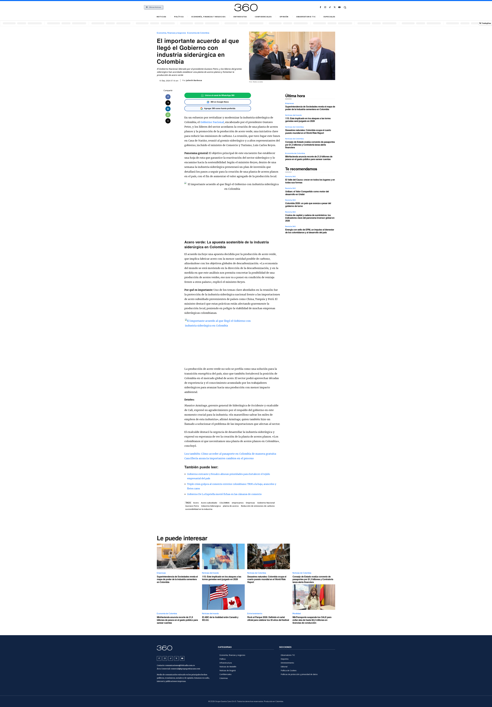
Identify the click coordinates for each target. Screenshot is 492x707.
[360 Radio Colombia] (246, 7)
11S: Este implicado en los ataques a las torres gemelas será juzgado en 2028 (308, 120)
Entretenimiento (254, 613)
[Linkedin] (168, 108)
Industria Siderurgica (211, 506)
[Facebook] (320, 7)
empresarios (238, 502)
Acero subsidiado (209, 502)
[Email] (168, 120)
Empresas (250, 502)
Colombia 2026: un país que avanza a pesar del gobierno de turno (308, 205)
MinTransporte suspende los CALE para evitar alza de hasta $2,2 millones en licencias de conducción (312, 619)
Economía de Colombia (198, 33)
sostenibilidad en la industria (198, 509)
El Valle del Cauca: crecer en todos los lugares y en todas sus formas (310, 181)
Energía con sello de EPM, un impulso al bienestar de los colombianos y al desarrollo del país (309, 231)
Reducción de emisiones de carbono (258, 506)
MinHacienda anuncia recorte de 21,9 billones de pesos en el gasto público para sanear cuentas (308, 158)
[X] (334, 7)
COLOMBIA (224, 502)
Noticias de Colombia (294, 127)
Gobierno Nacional (212, 122)
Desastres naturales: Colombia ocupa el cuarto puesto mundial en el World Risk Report (308, 131)
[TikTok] (330, 7)
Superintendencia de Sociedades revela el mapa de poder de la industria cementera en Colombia (310, 108)
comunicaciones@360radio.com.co (180, 665)
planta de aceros (231, 506)
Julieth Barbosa (194, 80)
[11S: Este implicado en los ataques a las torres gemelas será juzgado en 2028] (223, 556)
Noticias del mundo (293, 115)
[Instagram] (325, 7)
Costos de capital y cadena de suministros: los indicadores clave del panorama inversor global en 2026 (309, 217)
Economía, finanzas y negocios (171, 33)
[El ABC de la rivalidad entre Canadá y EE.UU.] (223, 597)
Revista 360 (290, 176)
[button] (345, 7)
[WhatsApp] (168, 114)
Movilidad (297, 613)
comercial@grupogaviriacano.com (185, 669)
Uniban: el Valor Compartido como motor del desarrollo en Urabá (307, 193)
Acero (196, 502)
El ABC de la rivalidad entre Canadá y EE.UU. (220, 618)
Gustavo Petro (192, 506)
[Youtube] (339, 7)
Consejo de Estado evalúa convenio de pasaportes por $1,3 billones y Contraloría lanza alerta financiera (310, 144)
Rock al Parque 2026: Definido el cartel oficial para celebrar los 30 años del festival (268, 618)
